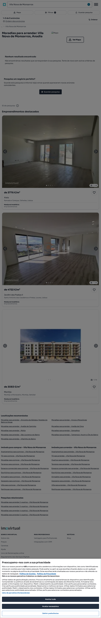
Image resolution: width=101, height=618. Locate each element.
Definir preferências (50, 613)
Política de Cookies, (27, 574)
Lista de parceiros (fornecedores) (16, 593)
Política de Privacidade (46, 574)
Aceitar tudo (50, 599)
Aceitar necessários (50, 606)
